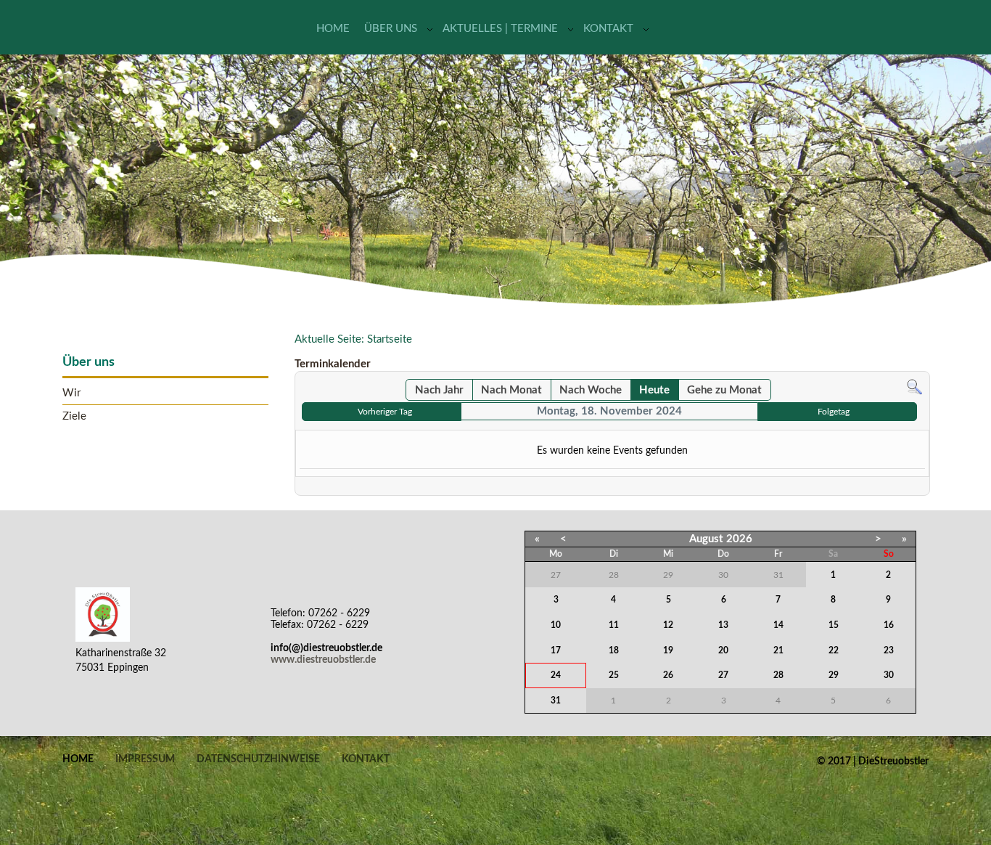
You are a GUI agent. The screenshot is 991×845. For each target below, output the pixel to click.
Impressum (145, 759)
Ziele (74, 416)
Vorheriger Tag (385, 411)
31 (556, 700)
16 (889, 625)
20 (723, 650)
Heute (654, 390)
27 (723, 675)
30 (889, 675)
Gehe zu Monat (724, 390)
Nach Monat (511, 390)
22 (833, 650)
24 (556, 675)
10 (556, 625)
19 (668, 650)
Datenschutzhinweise (258, 759)
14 (778, 625)
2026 (739, 539)
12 (668, 625)
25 (614, 675)
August (706, 539)
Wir (71, 393)
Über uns (390, 28)
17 (556, 650)
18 (614, 650)
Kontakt (608, 28)
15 (833, 625)
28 (778, 675)
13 (723, 625)
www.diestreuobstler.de (323, 660)
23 (889, 650)
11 (614, 625)
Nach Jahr (439, 390)
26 (668, 675)
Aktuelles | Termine (500, 28)
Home (333, 28)
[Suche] (914, 387)
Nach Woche (590, 390)
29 (833, 675)
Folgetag (834, 411)
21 (778, 650)
